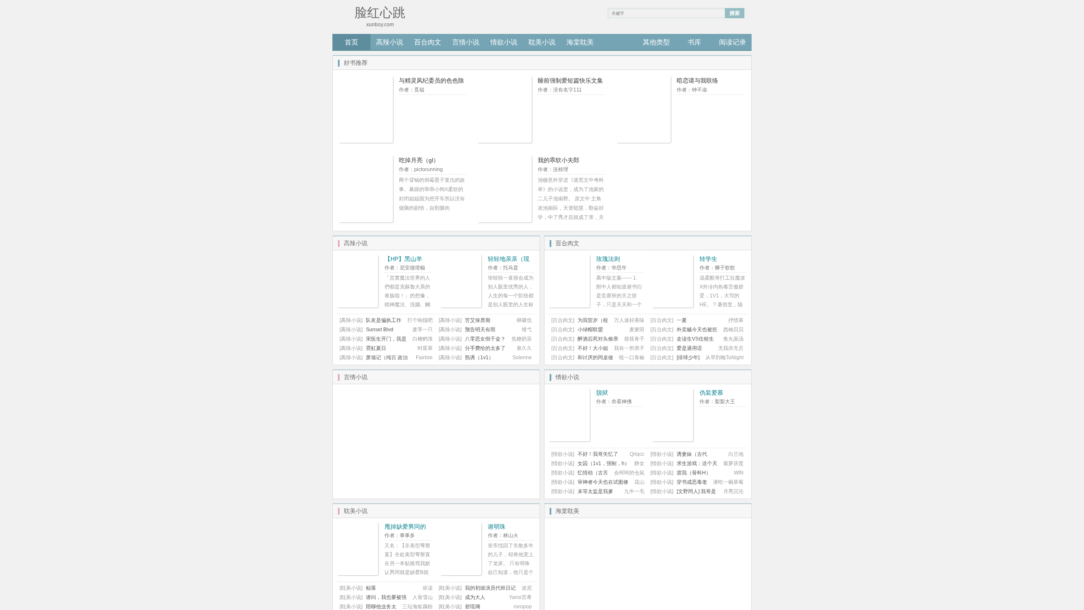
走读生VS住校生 (695, 339)
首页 (351, 42)
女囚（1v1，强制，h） (604, 463)
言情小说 (465, 42)
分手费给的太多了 (485, 348)
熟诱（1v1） (479, 357)
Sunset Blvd (379, 330)
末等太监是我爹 (595, 491)
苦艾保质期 (477, 320)
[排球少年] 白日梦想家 (675, 361)
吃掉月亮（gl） (419, 160)
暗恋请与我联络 (697, 80)
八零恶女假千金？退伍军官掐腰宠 (472, 342)
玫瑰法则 (608, 258)
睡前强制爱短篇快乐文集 (570, 80)
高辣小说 (389, 42)
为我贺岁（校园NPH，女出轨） (579, 323)
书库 (694, 42)
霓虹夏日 (376, 348)
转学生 (708, 258)
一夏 (682, 320)
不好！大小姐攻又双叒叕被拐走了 (579, 351)
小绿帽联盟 (590, 330)
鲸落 (371, 588)
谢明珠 (497, 526)
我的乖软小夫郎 (558, 160)
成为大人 (475, 597)
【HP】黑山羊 (403, 258)
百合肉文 (427, 42)
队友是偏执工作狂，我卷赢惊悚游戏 (370, 323)
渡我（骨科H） (694, 473)
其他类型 (656, 42)
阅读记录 (732, 42)
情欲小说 (503, 42)
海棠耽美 (580, 42)
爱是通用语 (689, 348)
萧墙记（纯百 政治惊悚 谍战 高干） (374, 361)
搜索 (735, 13)
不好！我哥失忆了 (598, 454)
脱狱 (602, 392)
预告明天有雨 (480, 330)
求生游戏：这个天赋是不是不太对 (683, 466)
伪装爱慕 (711, 392)
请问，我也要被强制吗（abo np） (373, 600)
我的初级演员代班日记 (490, 588)
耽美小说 (542, 42)
